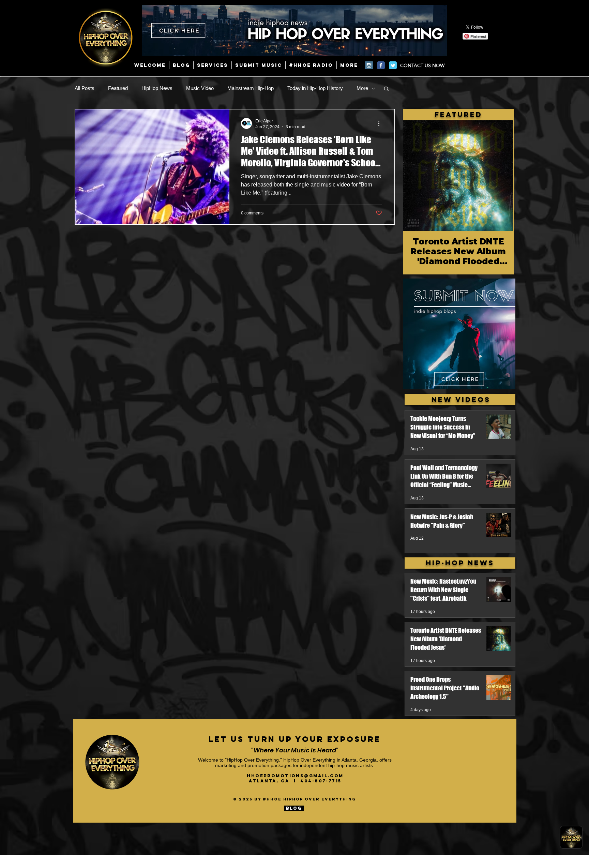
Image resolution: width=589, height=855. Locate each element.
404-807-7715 (320, 780)
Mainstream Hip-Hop (250, 88)
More (362, 88)
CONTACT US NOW (422, 65)
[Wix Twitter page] (393, 65)
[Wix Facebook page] (381, 65)
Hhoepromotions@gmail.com (295, 775)
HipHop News (156, 88)
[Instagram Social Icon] (369, 65)
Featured (118, 88)
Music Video (200, 88)
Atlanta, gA (271, 780)
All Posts (84, 88)
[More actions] (381, 123)
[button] (386, 89)
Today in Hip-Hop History (315, 88)
